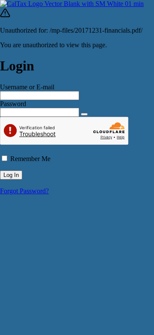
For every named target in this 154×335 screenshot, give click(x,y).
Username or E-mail (27, 87)
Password (13, 103)
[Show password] (84, 114)
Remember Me (30, 158)
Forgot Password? (24, 191)
